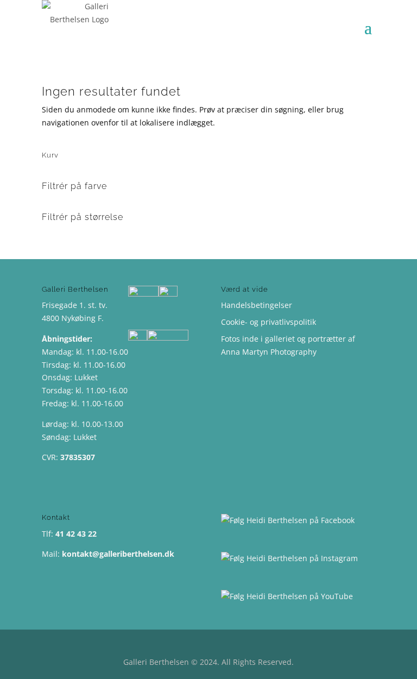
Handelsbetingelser (256, 305)
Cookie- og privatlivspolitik (268, 322)
